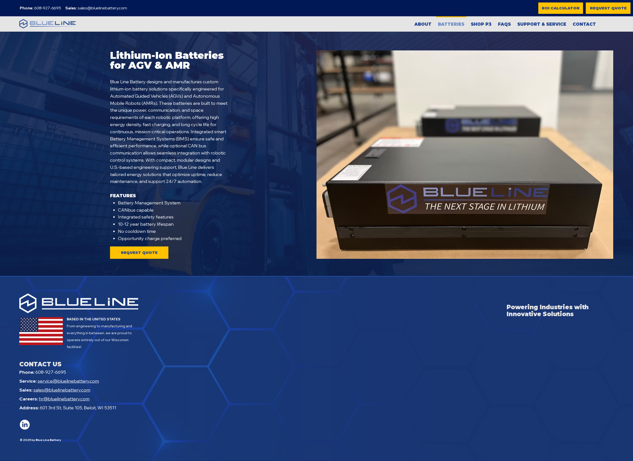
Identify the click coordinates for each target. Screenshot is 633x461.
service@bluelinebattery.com (68, 381)
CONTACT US (40, 364)
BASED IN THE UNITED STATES (93, 319)
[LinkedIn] (25, 425)
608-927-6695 (42, 372)
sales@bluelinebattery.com (102, 7)
